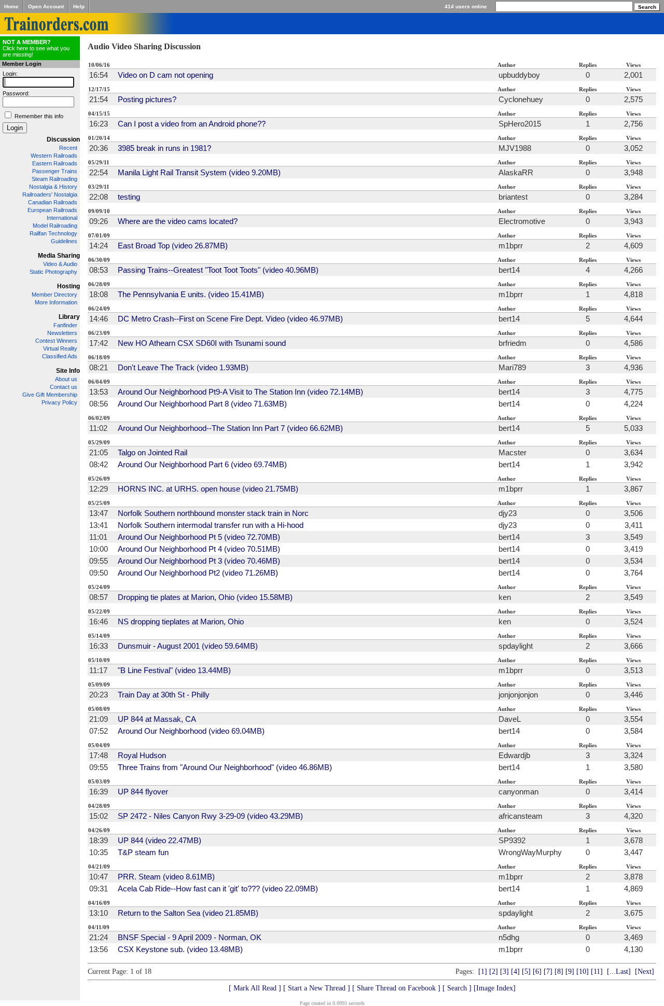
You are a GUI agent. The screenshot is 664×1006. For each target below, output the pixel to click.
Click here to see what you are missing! (36, 48)
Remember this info (39, 116)
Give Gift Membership (49, 395)
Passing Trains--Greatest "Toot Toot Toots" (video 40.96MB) (218, 270)
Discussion (63, 139)
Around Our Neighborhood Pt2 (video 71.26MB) (198, 572)
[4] (515, 971)
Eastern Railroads (54, 163)
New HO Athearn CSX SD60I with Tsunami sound (202, 343)
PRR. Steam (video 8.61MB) (166, 876)
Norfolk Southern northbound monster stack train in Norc (213, 513)
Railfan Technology (53, 233)
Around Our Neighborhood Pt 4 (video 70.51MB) (199, 548)
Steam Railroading (54, 179)
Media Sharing (59, 255)
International (62, 218)
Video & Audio (60, 264)
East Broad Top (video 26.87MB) (173, 245)
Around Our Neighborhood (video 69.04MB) (191, 730)
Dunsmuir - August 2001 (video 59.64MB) (188, 645)
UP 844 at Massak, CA (157, 719)
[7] (548, 971)
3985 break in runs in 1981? (164, 148)
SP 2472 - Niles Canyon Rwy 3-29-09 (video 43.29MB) (210, 816)
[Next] (644, 971)
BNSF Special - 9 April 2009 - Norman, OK (189, 937)
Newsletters (62, 333)
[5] (526, 971)
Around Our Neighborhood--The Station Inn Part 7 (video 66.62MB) (230, 428)
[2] (493, 971)
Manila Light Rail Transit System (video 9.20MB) (199, 172)
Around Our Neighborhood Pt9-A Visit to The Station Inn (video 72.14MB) (240, 391)
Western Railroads (54, 155)
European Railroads (52, 210)
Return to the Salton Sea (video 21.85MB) (188, 913)
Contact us (63, 387)
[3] (504, 971)
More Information (56, 302)
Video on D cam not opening (165, 75)
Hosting (68, 286)
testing (129, 196)
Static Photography (53, 272)
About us (66, 379)
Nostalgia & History (53, 187)
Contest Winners (56, 341)
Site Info (68, 370)
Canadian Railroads (52, 202)
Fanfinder (65, 325)
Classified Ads (59, 356)
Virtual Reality (60, 348)
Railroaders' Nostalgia (49, 194)
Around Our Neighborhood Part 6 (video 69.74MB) (202, 464)
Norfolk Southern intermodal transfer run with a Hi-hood (210, 525)
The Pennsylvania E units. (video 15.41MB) (191, 294)
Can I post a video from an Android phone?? (192, 123)
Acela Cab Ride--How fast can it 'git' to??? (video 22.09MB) (218, 888)
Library (69, 316)
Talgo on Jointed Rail (152, 452)
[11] (597, 971)
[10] (582, 971)
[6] (537, 971)
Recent (68, 148)
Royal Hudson (142, 755)
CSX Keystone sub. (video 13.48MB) (180, 949)
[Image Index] (495, 988)
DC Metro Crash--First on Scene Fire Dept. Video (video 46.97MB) (230, 318)
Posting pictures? (147, 99)
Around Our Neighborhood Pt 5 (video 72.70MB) (199, 537)
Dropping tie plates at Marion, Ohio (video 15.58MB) (205, 597)
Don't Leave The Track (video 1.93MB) (183, 367)
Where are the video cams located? (178, 221)
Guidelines (64, 241)
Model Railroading (55, 225)
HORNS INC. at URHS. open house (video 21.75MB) (208, 488)
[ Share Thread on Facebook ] (396, 988)
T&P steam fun (143, 852)
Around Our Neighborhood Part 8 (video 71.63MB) (202, 403)
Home (11, 6)
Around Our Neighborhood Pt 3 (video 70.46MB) (199, 560)
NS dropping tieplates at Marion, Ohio (181, 621)
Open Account (46, 6)
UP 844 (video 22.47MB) (159, 840)
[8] (559, 971)
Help (79, 6)
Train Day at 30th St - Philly (164, 694)
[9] (569, 971)
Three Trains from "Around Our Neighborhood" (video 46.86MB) (225, 767)
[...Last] (619, 971)
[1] (482, 971)
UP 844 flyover (143, 791)
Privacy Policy (59, 402)
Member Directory (54, 294)
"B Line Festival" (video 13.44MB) (174, 670)
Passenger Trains (54, 171)
